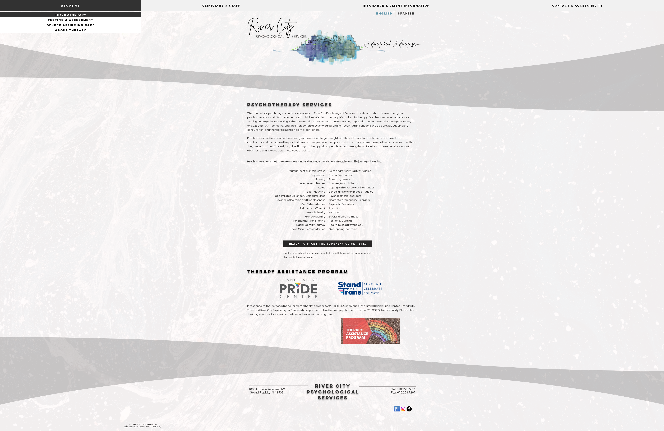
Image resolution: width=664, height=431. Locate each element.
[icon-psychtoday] (397, 408)
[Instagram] (403, 408)
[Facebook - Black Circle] (409, 408)
